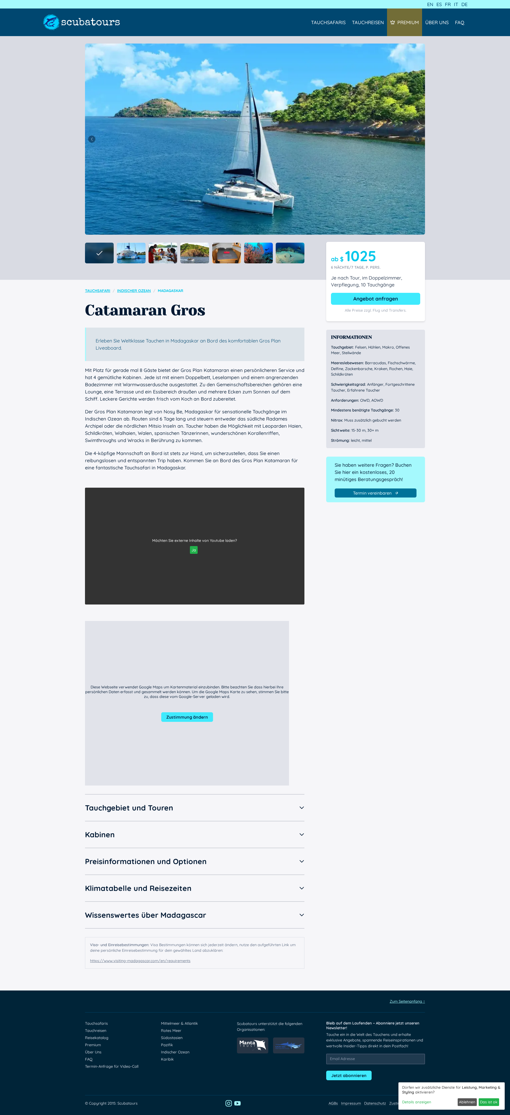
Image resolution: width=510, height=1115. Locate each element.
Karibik (167, 1059)
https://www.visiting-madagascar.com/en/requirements (140, 960)
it (456, 4)
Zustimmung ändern (187, 717)
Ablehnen (467, 1102)
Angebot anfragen (375, 298)
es (439, 4)
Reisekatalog (96, 1037)
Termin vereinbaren (372, 493)
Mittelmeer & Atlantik (179, 1023)
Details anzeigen (416, 1102)
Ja (194, 550)
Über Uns (437, 22)
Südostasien (171, 1037)
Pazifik (167, 1045)
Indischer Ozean (134, 290)
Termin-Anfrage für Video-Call (111, 1066)
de (464, 4)
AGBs (333, 1103)
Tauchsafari (97, 290)
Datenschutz (375, 1103)
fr (448, 4)
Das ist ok (489, 1102)
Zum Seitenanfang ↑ (407, 1001)
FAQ (459, 22)
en (430, 4)
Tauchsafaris (328, 22)
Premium (408, 22)
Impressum (351, 1103)
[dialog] (451, 1096)
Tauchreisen (368, 22)
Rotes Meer (171, 1030)
